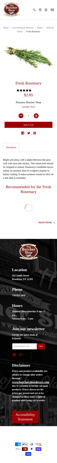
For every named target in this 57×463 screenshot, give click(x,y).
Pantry (40, 28)
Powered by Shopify (28, 439)
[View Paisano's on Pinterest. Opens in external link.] (34, 133)
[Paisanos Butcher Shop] (11, 10)
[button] (34, 10)
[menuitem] (34, 10)
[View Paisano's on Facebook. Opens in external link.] (22, 133)
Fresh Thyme (45, 223)
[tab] (11, 147)
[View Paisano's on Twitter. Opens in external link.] (28, 133)
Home (5, 28)
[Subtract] (21, 115)
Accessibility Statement (25, 417)
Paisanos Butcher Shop (28, 102)
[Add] (36, 115)
